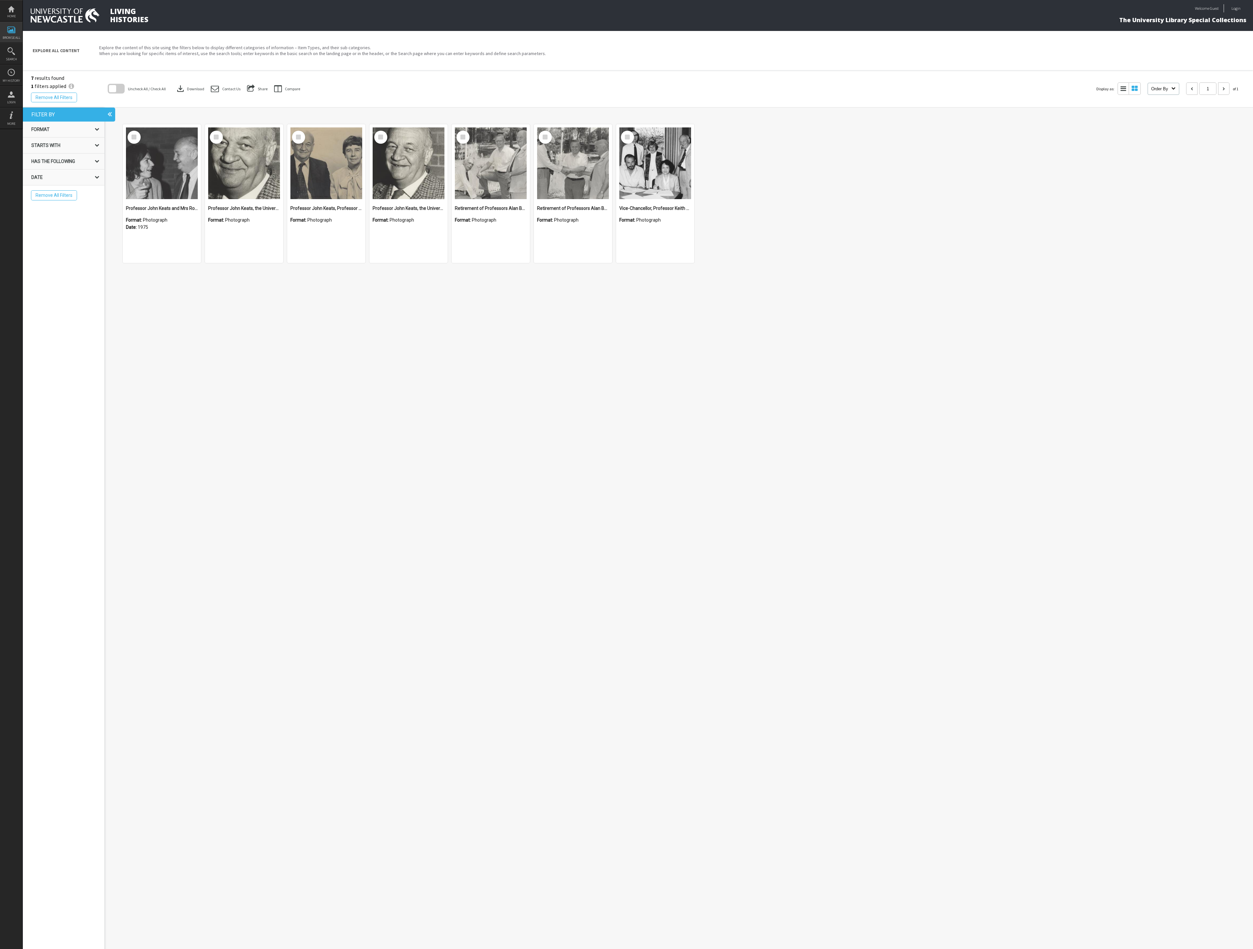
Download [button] (190, 89)
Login (11, 102)
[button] (226, 89)
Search (11, 59)
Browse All (11, 38)
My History (11, 81)
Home (11, 16)
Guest (1214, 8)
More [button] (11, 124)
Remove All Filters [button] (54, 97)
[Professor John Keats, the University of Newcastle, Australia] (244, 163)
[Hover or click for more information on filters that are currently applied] (71, 86)
